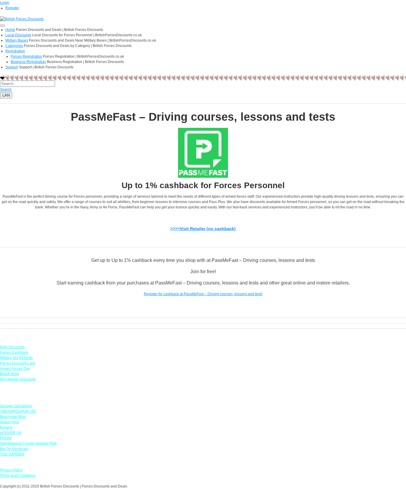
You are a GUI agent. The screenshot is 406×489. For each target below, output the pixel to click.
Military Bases (16, 40)
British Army (9, 374)
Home (10, 30)
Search (6, 89)
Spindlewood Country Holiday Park (28, 443)
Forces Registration (26, 56)
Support (11, 67)
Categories (14, 46)
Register (12, 8)
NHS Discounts (12, 347)
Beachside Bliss (13, 417)
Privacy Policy (11, 470)
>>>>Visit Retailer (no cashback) (203, 228)
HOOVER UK (10, 433)
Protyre (6, 438)
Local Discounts (18, 35)
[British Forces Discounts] (22, 19)
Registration (15, 51)
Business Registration (28, 62)
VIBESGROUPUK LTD (18, 411)
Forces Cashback (14, 352)
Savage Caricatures (16, 406)
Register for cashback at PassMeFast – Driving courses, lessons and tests (203, 294)
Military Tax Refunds (16, 358)
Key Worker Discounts (18, 379)
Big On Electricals (14, 449)
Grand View (9, 422)
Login (4, 3)
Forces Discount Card (17, 363)
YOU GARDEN (12, 454)
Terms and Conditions (17, 476)
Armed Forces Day (15, 369)
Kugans (6, 427)
